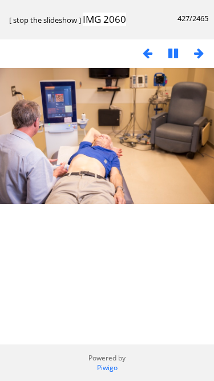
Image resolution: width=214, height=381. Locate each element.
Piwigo (107, 367)
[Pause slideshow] (173, 53)
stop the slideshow (45, 20)
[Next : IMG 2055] (199, 53)
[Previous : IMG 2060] (147, 53)
